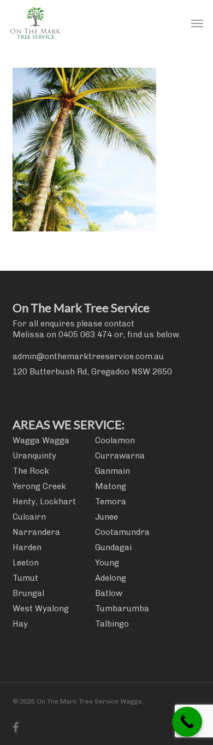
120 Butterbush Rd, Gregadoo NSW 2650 (92, 372)
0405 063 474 (85, 334)
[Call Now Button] (187, 722)
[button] (197, 22)
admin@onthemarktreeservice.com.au (88, 356)
